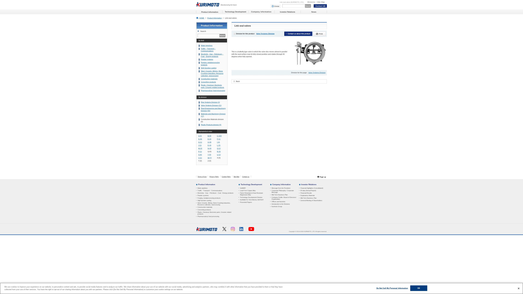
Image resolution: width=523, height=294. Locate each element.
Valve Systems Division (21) (211, 105)
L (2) (218, 145)
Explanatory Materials (307, 195)
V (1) (200, 158)
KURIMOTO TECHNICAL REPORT (252, 200)
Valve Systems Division (265, 34)
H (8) (209, 142)
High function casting (208, 68)
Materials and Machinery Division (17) (213, 115)
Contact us (245, 176)
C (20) (219, 136)
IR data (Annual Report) (308, 190)
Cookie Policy (226, 176)
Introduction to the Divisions (281, 204)
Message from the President (281, 188)
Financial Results (306, 193)
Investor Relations (308, 184)
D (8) (200, 139)
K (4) (209, 145)
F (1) (218, 139)
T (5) (209, 155)
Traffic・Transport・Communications (208, 50)
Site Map (236, 176)
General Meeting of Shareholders (311, 200)
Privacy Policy (214, 176)
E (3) (209, 139)
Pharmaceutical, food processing (213, 91)
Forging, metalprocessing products (210, 64)
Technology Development (251, 184)
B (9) (209, 136)
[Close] (519, 288)
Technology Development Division (251, 197)
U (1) (219, 155)
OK (418, 288)
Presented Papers (246, 202)
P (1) (200, 152)
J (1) (200, 145)
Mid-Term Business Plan (280, 195)
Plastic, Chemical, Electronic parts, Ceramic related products (212, 86)
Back (238, 81)
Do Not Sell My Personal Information (392, 288)
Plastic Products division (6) (211, 125)
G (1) (200, 142)
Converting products (208, 82)
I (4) (218, 142)
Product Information (214, 18)
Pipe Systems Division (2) (210, 102)
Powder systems (207, 59)
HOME (201, 18)
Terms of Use (202, 176)
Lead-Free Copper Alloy (248, 190)
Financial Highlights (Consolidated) (311, 188)
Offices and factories (278, 201)
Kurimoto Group (277, 206)
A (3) (200, 136)
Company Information (281, 184)
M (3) (200, 148)
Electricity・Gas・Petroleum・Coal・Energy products (212, 55)
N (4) (209, 148)
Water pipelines (206, 46)
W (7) (210, 158)
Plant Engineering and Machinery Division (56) (213, 110)
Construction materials (209, 79)
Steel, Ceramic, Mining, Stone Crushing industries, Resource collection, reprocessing (212, 73)
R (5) (219, 152)
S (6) (200, 155)
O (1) (219, 148)
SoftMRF (243, 188)
